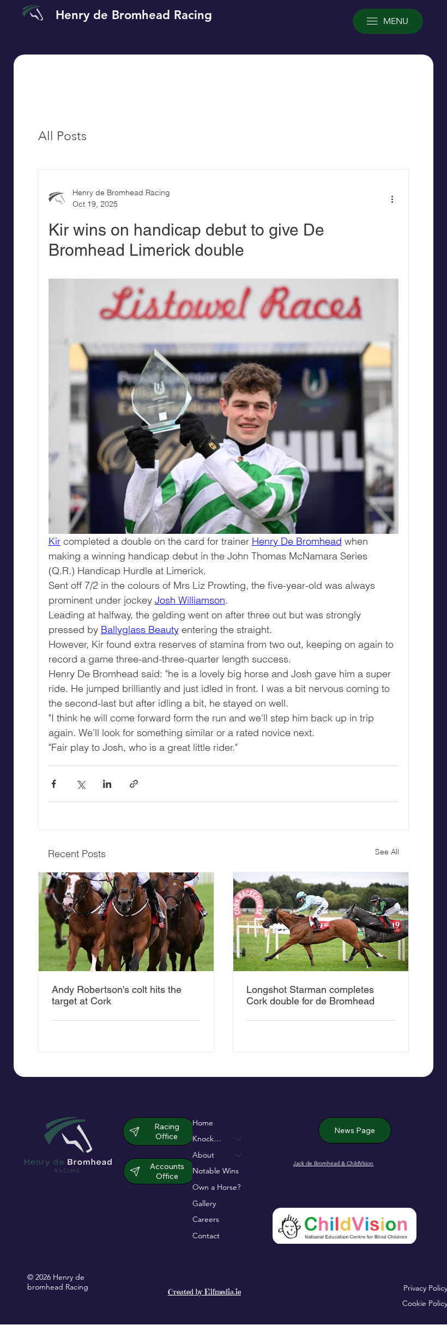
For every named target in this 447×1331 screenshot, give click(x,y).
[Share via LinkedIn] (107, 784)
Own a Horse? (216, 1187)
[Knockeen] (238, 1139)
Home (202, 1123)
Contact (206, 1235)
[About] (238, 1155)
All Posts (62, 136)
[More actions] (391, 198)
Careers (205, 1219)
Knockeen (208, 1138)
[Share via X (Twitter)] (80, 784)
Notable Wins (215, 1171)
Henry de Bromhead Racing (134, 15)
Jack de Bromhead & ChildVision (333, 1163)
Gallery (204, 1203)
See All (387, 852)
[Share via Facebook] (54, 784)
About (203, 1155)
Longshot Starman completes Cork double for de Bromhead (310, 995)
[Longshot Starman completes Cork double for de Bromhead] (320, 921)
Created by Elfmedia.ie (204, 1292)
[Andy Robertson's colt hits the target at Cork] (126, 921)
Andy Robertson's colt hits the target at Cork (117, 995)
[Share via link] (134, 784)
